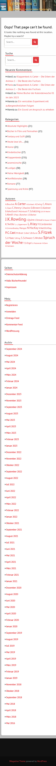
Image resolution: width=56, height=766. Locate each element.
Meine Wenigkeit (15, 173)
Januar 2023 (11, 445)
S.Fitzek (45, 232)
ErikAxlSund (11, 211)
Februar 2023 (12, 439)
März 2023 (11, 432)
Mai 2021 (10, 555)
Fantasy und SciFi (16, 136)
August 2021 (12, 536)
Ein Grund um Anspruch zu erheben (36, 109)
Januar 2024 (11, 387)
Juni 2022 (10, 490)
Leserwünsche (14, 162)
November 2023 (13, 400)
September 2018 (14, 697)
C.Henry (16, 207)
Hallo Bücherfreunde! (16, 280)
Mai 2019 (10, 652)
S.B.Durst (33, 233)
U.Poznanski (37, 243)
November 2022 (13, 458)
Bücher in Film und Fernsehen (22, 131)
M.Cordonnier (45, 224)
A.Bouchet (9, 204)
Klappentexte (14, 157)
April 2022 (11, 497)
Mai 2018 (10, 703)
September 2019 (14, 632)
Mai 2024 (10, 361)
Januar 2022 (11, 516)
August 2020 (12, 594)
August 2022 (12, 478)
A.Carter (20, 204)
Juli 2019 (10, 645)
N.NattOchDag (45, 228)
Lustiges (11, 167)
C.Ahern (47, 204)
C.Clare (8, 208)
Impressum (11, 287)
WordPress (42, 761)
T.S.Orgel (27, 243)
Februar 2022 (12, 510)
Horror (10, 146)
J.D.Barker (32, 214)
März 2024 (11, 374)
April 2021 (11, 561)
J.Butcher (23, 214)
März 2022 (11, 503)
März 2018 (11, 716)
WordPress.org (12, 331)
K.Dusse (46, 220)
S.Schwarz (27, 238)
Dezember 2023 (13, 394)
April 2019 (11, 658)
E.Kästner (46, 207)
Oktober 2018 (12, 690)
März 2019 (11, 665)
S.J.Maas (9, 238)
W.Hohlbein (9, 246)
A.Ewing (38, 204)
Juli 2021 (10, 542)
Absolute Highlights (17, 125)
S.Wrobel (38, 238)
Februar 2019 (12, 671)
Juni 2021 (10, 549)
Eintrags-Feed (12, 318)
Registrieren (12, 305)
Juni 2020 (10, 600)
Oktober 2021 (12, 523)
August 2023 (12, 413)
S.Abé (26, 233)
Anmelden (11, 311)
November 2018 (13, 684)
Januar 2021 (11, 581)
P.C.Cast (10, 233)
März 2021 (11, 568)
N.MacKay (32, 228)
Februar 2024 (12, 381)
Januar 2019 (11, 678)
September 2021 (14, 529)
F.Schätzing (34, 211)
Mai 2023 (10, 419)
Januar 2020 (11, 626)
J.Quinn (30, 219)
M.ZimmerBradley (12, 228)
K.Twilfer (10, 224)
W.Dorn (45, 243)
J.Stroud (38, 219)
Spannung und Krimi (17, 188)
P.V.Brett (19, 233)
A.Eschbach (30, 204)
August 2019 (12, 639)
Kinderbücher (14, 152)
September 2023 (14, 407)
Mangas (22, 228)
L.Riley (32, 224)
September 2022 (14, 471)
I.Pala (15, 214)
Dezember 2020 (13, 587)
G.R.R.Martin (45, 211)
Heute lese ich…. (15, 141)
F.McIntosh (22, 211)
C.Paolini (26, 207)
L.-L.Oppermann (21, 224)
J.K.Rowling (15, 219)
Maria (10, 84)
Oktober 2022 (12, 465)
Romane (11, 183)
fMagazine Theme (17, 761)
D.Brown (35, 207)
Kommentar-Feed (14, 324)
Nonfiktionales (14, 178)
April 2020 (11, 613)
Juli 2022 (10, 484)
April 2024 (11, 368)
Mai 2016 (10, 723)
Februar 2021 (12, 574)
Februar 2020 (12, 620)
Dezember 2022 (13, 452)
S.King (17, 238)
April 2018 (11, 710)
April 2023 (11, 426)
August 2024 (12, 355)
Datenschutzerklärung (16, 274)
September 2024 (14, 349)
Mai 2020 (10, 607)
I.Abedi (9, 214)
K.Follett (53, 220)
